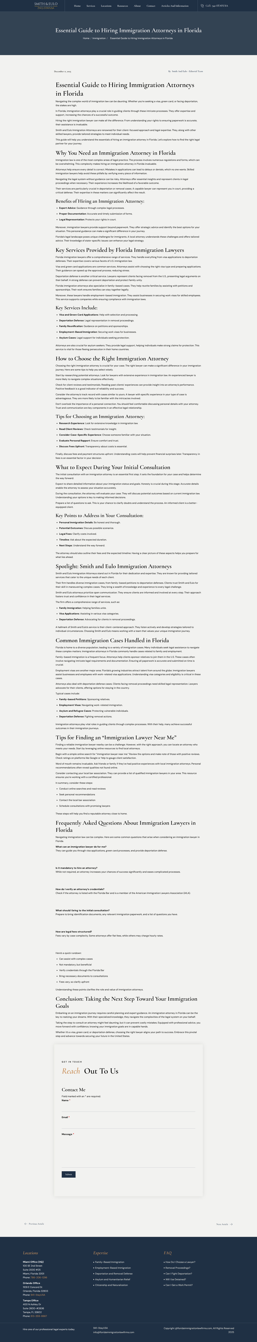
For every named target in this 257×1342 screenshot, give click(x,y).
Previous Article (36, 1223)
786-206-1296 (39, 1277)
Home (86, 38)
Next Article (222, 1224)
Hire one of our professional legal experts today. (49, 1329)
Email (66, 1117)
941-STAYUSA (220, 5)
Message (68, 1134)
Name (66, 1100)
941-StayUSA (38, 1294)
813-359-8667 (39, 1316)
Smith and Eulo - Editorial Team (187, 71)
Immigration (99, 38)
